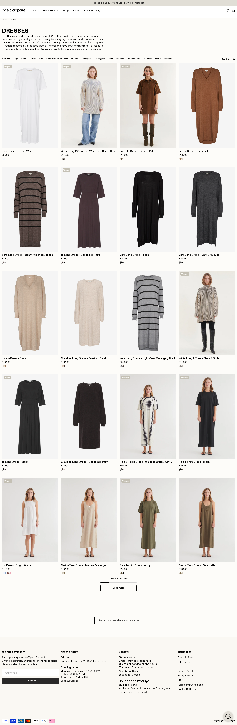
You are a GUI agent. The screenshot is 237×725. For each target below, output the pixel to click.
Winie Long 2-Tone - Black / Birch (199, 358)
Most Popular (51, 10)
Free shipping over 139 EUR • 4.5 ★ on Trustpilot (118, 3)
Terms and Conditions (190, 684)
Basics (76, 10)
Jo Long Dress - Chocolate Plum (80, 255)
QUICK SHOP (30, 143)
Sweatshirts (37, 58)
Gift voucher (185, 662)
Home (5, 19)
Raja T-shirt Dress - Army (135, 565)
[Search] (228, 10)
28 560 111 (130, 657)
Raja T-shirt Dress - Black (194, 462)
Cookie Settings (187, 689)
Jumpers (87, 58)
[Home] (14, 10)
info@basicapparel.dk (139, 660)
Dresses (120, 58)
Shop (66, 10)
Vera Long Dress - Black (134, 255)
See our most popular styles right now (118, 620)
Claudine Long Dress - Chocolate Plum (84, 462)
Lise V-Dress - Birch (14, 358)
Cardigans (100, 58)
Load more (118, 588)
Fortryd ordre (185, 675)
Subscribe (30, 681)
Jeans (158, 58)
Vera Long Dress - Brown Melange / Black (27, 255)
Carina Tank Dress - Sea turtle (197, 565)
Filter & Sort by (227, 58)
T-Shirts (6, 58)
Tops (15, 58)
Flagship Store (186, 657)
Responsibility (92, 10)
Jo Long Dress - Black (15, 462)
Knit (111, 58)
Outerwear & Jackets (57, 58)
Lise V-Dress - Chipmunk (194, 151)
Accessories (134, 58)
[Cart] (233, 10)
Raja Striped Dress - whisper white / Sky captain (145, 462)
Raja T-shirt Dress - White (18, 151)
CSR (180, 680)
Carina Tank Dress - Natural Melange (83, 565)
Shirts (24, 58)
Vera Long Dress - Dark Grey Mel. (199, 255)
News (36, 10)
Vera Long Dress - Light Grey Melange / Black (148, 358)
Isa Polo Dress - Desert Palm (137, 151)
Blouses (75, 58)
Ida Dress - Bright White (16, 565)
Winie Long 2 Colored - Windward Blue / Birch (88, 151)
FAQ (180, 666)
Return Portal (185, 671)
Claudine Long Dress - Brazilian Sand (83, 358)
